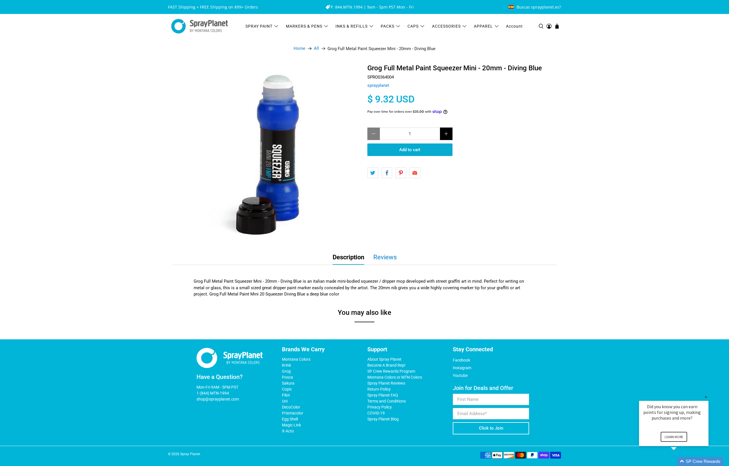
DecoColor (291, 407)
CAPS (413, 26)
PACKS (387, 26)
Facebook (461, 360)
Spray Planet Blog (383, 419)
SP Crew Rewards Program (391, 371)
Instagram (462, 368)
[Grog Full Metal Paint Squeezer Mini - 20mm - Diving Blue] (273, 152)
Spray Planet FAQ (382, 395)
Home (299, 48)
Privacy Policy (379, 407)
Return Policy (379, 389)
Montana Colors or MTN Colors (394, 377)
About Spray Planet (384, 359)
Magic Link (291, 425)
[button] (680, 461)
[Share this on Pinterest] (401, 172)
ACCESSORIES (446, 26)
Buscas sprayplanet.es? (539, 7)
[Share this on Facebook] (386, 172)
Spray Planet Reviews (386, 383)
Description (348, 257)
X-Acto (288, 431)
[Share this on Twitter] (372, 172)
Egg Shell (290, 419)
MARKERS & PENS (304, 26)
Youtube (460, 375)
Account (514, 26)
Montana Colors (296, 359)
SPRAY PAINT (259, 26)
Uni (285, 401)
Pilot (286, 395)
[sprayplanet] (199, 26)
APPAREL (483, 26)
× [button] (706, 397)
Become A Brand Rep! (386, 365)
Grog (286, 371)
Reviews (385, 257)
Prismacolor (292, 413)
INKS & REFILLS (351, 26)
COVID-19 (376, 413)
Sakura (288, 383)
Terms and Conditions (386, 401)
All (316, 48)
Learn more (674, 437)
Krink (286, 365)
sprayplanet (378, 85)
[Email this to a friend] (414, 172)
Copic (287, 389)
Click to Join (491, 428)
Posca (287, 377)
